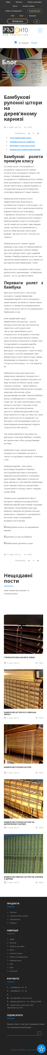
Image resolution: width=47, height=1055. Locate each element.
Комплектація (34, 11)
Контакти (32, 16)
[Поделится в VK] (29, 133)
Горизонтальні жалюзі (19, 916)
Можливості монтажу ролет (22, 145)
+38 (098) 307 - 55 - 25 (18, 991)
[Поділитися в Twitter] (38, 560)
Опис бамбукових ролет (20, 138)
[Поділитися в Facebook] (34, 560)
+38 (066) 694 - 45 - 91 (18, 987)
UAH (28, 42)
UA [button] (37, 21)
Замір (8, 2)
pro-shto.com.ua (30, 1050)
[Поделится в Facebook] (34, 133)
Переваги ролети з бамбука (22, 141)
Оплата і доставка (34, 2)
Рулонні (13, 912)
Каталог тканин (28, 6)
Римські (13, 923)
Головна (5, 72)
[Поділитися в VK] (29, 560)
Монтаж (19, 2)
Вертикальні (15, 919)
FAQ (12, 16)
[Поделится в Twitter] (38, 133)
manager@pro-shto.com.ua (21, 998)
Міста (15, 6)
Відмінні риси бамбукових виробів (25, 149)
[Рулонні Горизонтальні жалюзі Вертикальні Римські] (40, 31)
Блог (22, 16)
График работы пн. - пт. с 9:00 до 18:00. (25, 1001)
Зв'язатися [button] (17, 21)
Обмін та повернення (13, 11)
